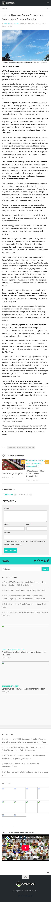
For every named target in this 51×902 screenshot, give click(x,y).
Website (7, 533)
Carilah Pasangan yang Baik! (12, 473)
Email (28, 524)
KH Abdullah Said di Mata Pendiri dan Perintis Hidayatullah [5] (35, 473)
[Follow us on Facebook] (38, 560)
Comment (8, 508)
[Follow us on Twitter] (35, 560)
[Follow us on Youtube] (42, 560)
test (9, 649)
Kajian (4, 9)
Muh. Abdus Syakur (11, 24)
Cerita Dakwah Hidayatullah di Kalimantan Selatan (23, 689)
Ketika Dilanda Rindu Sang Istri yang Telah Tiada (28, 590)
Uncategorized (17, 649)
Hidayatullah (11, 447)
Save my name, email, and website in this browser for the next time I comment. (24, 543)
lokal (4, 649)
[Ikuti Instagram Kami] (45, 560)
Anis (5, 590)
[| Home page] (10, 3)
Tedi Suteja (8, 604)
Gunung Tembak (8, 686)
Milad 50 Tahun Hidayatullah (25, 447)
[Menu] (48, 3)
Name (6, 524)
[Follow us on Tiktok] (48, 560)
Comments (10, 495)
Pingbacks (26, 495)
